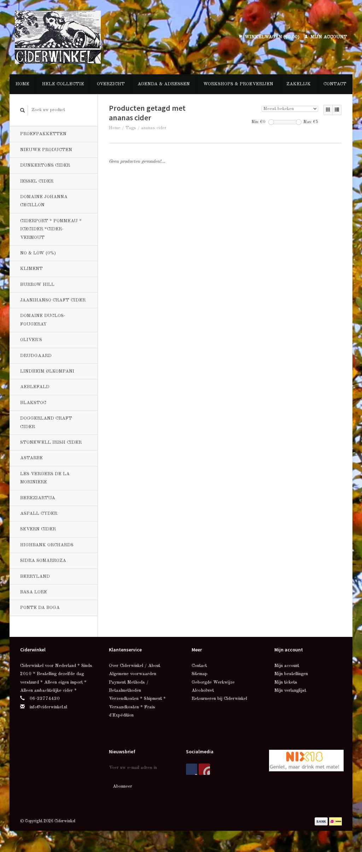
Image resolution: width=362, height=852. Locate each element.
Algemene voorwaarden (132, 674)
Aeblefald (34, 387)
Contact (334, 84)
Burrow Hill (37, 284)
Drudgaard (36, 355)
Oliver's (31, 340)
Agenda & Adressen (164, 84)
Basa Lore (33, 592)
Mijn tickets (285, 682)
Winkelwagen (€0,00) (272, 37)
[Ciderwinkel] (88, 37)
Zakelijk (298, 84)
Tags (130, 128)
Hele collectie (63, 84)
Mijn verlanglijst (290, 690)
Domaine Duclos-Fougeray (42, 319)
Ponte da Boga (40, 607)
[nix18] (306, 760)
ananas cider (154, 128)
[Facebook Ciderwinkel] (191, 769)
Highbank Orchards (47, 545)
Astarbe (31, 458)
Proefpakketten (43, 134)
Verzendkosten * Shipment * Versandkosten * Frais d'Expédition (137, 707)
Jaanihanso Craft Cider (53, 300)
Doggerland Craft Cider (46, 422)
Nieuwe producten (46, 150)
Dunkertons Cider (45, 165)
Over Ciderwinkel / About (134, 665)
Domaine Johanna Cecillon (44, 201)
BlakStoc (33, 403)
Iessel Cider (36, 181)
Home (22, 84)
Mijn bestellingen (291, 674)
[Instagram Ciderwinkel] (204, 769)
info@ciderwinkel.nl (48, 707)
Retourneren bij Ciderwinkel (219, 698)
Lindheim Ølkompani (47, 371)
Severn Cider (38, 529)
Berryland (35, 576)
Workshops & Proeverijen (238, 84)
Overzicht (111, 84)
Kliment (31, 268)
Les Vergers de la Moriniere (45, 478)
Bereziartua (37, 498)
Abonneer (122, 786)
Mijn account (328, 37)
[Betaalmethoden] (322, 821)
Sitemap (200, 674)
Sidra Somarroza (43, 560)
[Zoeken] (22, 110)
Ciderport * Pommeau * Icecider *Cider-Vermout (51, 229)
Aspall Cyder (38, 513)
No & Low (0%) (38, 253)
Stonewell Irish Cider (51, 442)
